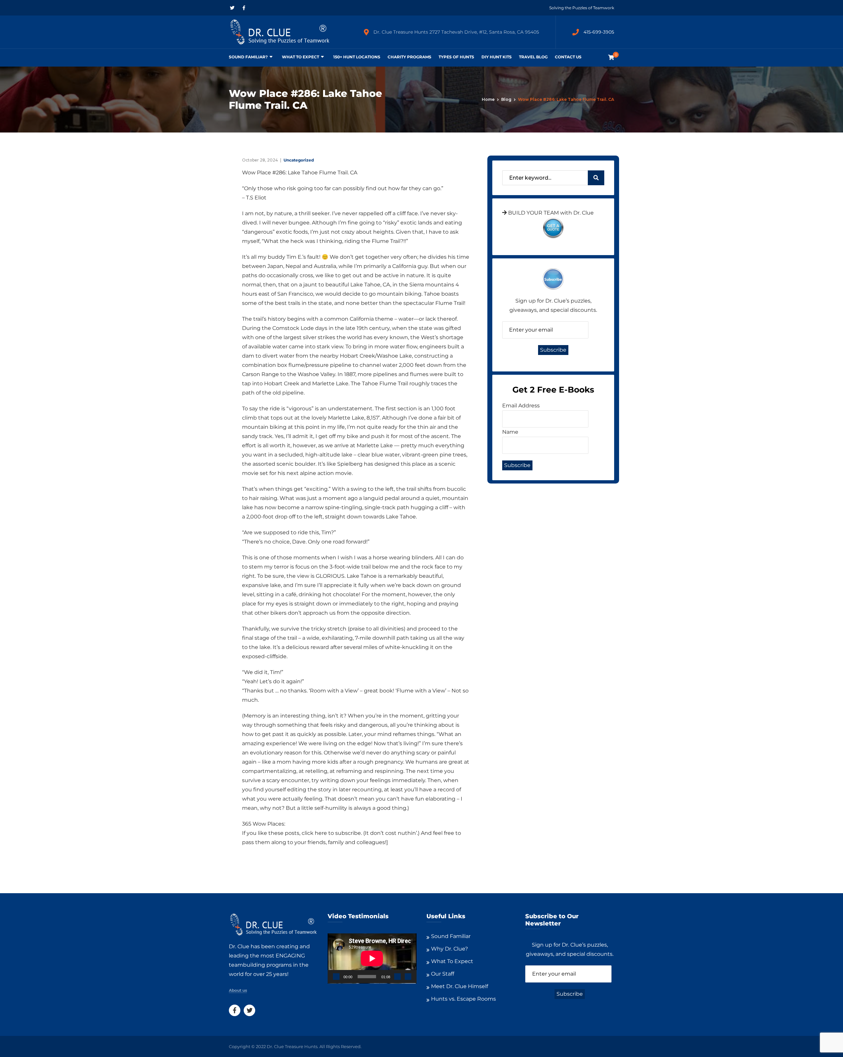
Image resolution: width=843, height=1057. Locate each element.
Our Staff (442, 974)
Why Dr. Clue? (449, 949)
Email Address (521, 405)
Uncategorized (299, 160)
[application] (372, 958)
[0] (611, 57)
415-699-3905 (599, 32)
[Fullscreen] (408, 976)
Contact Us (568, 56)
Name (510, 432)
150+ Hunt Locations (356, 56)
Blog (506, 99)
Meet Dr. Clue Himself (459, 986)
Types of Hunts (456, 56)
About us (238, 990)
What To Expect (300, 56)
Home (488, 99)
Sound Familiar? (248, 56)
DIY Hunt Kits (496, 56)
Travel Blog (533, 56)
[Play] (336, 976)
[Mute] (397, 976)
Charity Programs (409, 56)
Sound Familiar (451, 936)
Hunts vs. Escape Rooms (463, 999)
